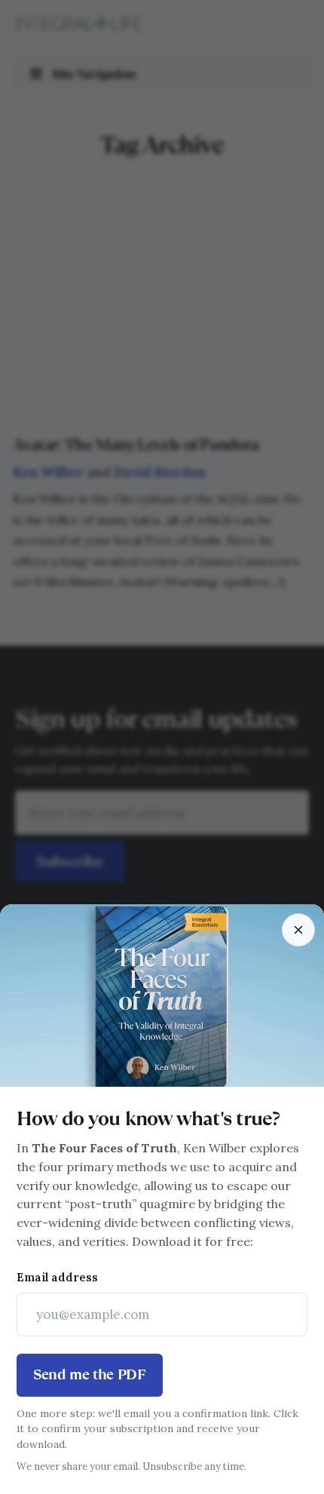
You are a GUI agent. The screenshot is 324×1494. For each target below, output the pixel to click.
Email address (57, 1277)
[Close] (298, 929)
